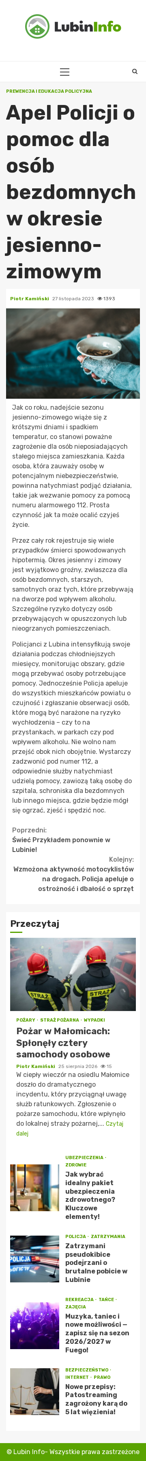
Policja (76, 1236)
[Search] (135, 71)
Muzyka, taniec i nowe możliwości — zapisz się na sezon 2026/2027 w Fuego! (34, 1325)
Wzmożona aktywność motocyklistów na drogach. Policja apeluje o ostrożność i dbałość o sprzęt (73, 874)
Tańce (107, 1299)
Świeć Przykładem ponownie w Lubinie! (61, 840)
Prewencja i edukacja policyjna (49, 91)
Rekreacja (79, 1299)
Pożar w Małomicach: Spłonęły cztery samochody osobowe (73, 974)
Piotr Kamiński (30, 298)
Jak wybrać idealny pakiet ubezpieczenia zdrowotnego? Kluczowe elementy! (34, 1187)
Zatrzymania (108, 1236)
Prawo (102, 1377)
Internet (77, 1377)
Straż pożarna (60, 1020)
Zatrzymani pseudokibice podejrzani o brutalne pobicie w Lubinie (34, 1259)
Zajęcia (75, 1307)
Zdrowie (75, 1165)
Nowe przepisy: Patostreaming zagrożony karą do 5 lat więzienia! (34, 1391)
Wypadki (94, 1020)
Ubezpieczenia (84, 1157)
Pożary (26, 1020)
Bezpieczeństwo (87, 1370)
